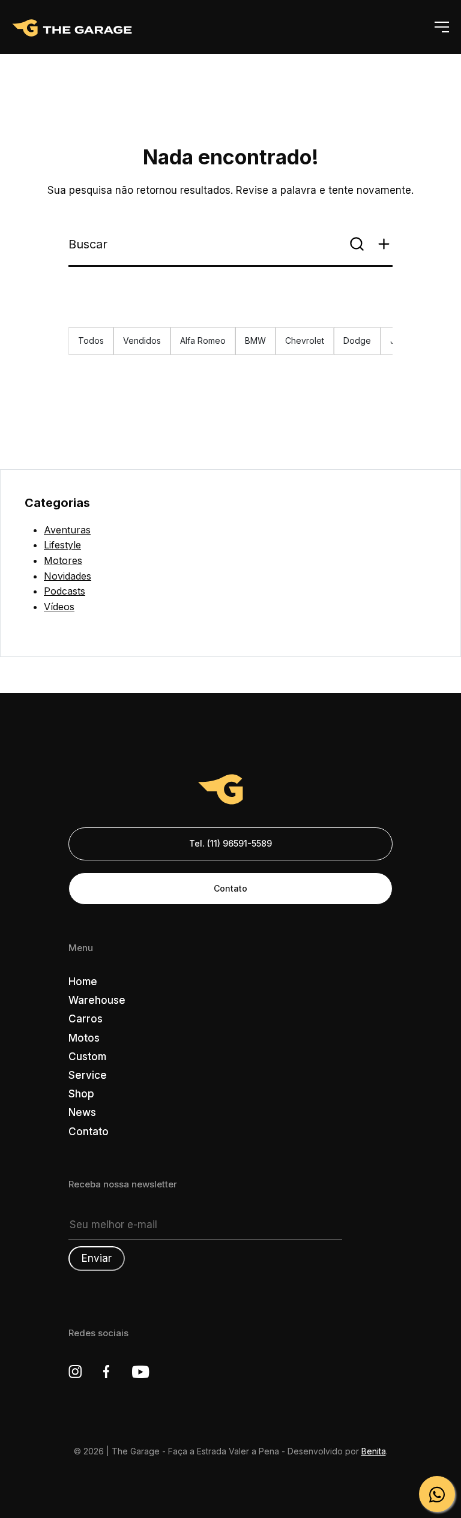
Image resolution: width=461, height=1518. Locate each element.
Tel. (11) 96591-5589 (230, 843)
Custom (87, 1057)
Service (87, 1075)
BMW (255, 340)
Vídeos (59, 607)
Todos (91, 340)
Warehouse (96, 1000)
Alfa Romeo (203, 340)
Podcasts (64, 591)
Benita (373, 1451)
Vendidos (142, 340)
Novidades (67, 576)
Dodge (357, 340)
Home (82, 982)
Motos (84, 1038)
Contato (230, 888)
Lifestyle (62, 545)
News (82, 1112)
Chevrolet (304, 340)
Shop (81, 1094)
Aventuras (67, 530)
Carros (85, 1019)
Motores (63, 560)
